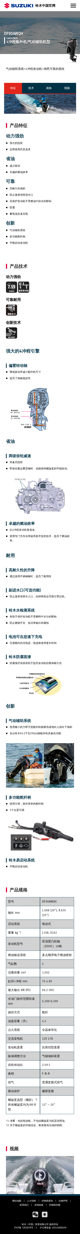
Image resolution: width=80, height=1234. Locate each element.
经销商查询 (47, 1201)
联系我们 (24, 1205)
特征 (13, 88)
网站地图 (16, 1201)
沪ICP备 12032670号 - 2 (25, 1227)
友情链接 (38, 1205)
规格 (49, 88)
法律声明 (63, 1201)
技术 (31, 88)
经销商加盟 (54, 1205)
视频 (67, 88)
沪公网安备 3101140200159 (53, 1227)
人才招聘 (31, 1201)
